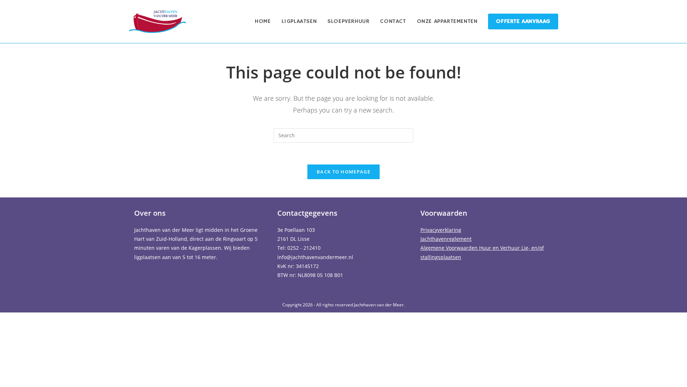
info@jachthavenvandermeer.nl (315, 257)
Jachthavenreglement (446, 238)
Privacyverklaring (440, 229)
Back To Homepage (343, 171)
